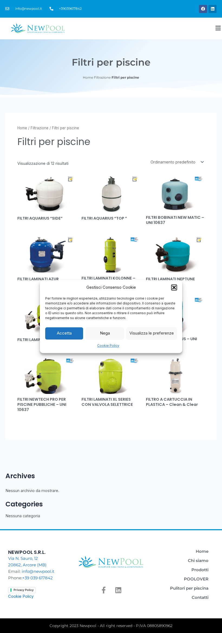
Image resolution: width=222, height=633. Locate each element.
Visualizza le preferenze (151, 333)
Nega (105, 333)
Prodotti (199, 569)
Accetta (64, 333)
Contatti (200, 597)
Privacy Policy (24, 590)
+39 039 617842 (37, 578)
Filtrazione (102, 77)
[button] (174, 287)
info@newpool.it (38, 571)
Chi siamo (198, 560)
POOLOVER (196, 579)
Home (88, 77)
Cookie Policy (108, 345)
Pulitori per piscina (189, 588)
